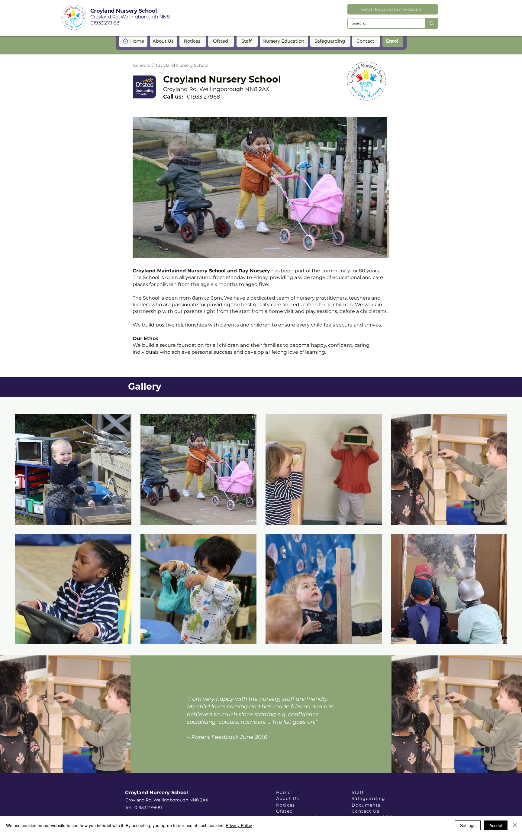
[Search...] (431, 23)
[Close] (514, 825)
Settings (467, 825)
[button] (73, 469)
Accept (495, 825)
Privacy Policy (239, 825)
